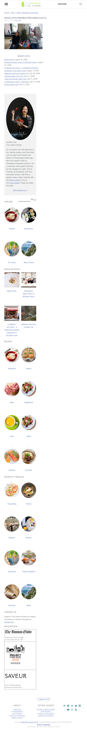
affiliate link (9, 622)
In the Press (17, 713)
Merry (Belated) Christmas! (27, 13)
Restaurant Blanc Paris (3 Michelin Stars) (20, 62)
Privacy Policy (17, 717)
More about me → (20, 190)
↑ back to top (43, 699)
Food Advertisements (23, 201)
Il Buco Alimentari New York (15, 79)
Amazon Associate (29, 722)
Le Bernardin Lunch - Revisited (16, 82)
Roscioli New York (11, 84)
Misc (13, 13)
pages (16, 183)
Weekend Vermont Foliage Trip (16, 73)
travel (11, 183)
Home (6, 13)
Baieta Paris (9, 59)
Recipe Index (14, 180)
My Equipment (17, 711)
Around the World (45, 715)
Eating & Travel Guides (46, 709)
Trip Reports (46, 711)
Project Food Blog (17, 715)
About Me (17, 709)
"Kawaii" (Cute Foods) (45, 713)
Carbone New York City (13, 76)
